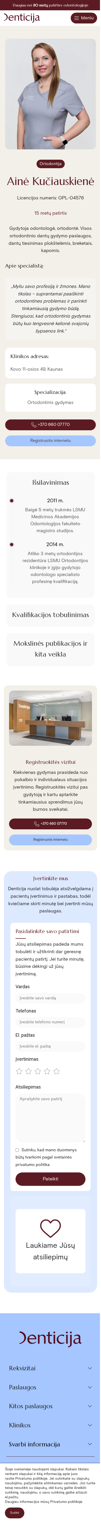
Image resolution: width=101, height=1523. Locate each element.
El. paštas (25, 1035)
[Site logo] (22, 18)
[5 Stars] (56, 1072)
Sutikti (14, 1513)
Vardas (23, 986)
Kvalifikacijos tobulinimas (50, 615)
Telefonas (26, 1011)
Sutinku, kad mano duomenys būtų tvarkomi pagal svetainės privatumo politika (46, 1157)
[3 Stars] (37, 1072)
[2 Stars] (28, 1072)
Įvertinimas (27, 1059)
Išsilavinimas (50, 482)
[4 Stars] (47, 1072)
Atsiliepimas (28, 1087)
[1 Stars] (19, 1072)
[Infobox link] (50, 5)
